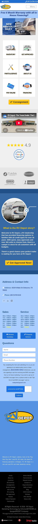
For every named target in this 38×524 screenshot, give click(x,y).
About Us (10, 478)
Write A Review (27, 475)
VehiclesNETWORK (27, 509)
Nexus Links (27, 499)
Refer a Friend (27, 487)
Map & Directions (27, 485)
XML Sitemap (27, 496)
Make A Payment (10, 499)
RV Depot (29, 507)
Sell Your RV (10, 489)
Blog (27, 489)
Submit (19, 395)
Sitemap (27, 494)
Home (10, 475)
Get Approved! (10, 494)
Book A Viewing (10, 487)
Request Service (27, 480)
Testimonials (10, 501)
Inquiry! (10, 496)
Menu (32, 6)
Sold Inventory (27, 492)
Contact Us (27, 482)
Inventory (10, 480)
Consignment (10, 485)
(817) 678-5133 (32, 1)
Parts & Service (27, 478)
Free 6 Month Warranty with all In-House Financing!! (19, 14)
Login (6, 1)
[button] (4, 26)
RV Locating (10, 492)
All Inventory (10, 482)
